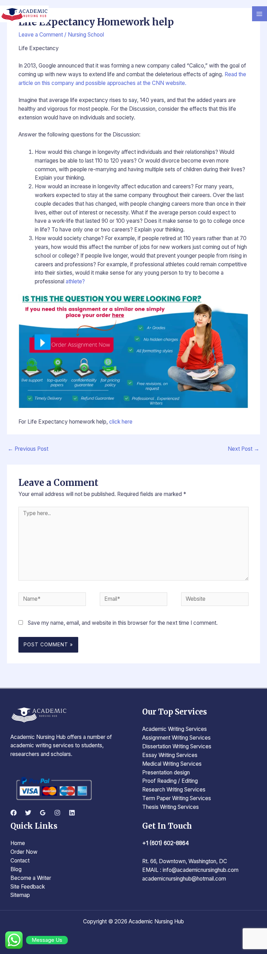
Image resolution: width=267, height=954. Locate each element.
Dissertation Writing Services (176, 746)
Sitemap (20, 895)
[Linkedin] (72, 813)
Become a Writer (30, 878)
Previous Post (28, 449)
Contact (20, 860)
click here (120, 421)
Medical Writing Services (172, 763)
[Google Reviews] (43, 813)
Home (17, 843)
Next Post (243, 449)
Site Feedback (27, 886)
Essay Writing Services (169, 755)
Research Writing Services (173, 789)
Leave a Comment (40, 34)
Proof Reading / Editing (170, 781)
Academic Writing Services (174, 729)
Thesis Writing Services (170, 807)
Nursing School (86, 34)
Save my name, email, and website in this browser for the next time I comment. (123, 623)
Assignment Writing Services (176, 737)
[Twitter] (28, 813)
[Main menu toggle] (259, 13)
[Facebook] (13, 813)
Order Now (24, 852)
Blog (16, 869)
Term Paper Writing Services (176, 798)
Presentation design (166, 772)
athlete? (75, 281)
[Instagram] (57, 813)
